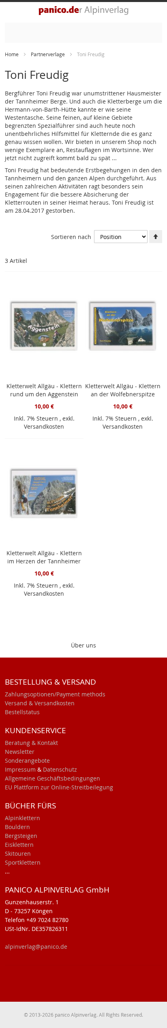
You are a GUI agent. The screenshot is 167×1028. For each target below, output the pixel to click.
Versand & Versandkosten (40, 703)
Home (12, 54)
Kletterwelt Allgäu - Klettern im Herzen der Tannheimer (44, 557)
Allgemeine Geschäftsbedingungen (52, 778)
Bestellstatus (22, 712)
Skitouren (18, 853)
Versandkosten (44, 426)
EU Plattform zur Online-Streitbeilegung (59, 787)
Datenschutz (60, 769)
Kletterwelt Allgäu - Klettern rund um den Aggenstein (44, 390)
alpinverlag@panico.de (36, 946)
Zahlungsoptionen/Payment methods (55, 694)
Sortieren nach (71, 237)
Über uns (83, 645)
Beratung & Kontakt (31, 743)
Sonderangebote (27, 760)
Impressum (20, 769)
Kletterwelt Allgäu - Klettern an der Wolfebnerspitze (123, 390)
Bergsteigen (21, 836)
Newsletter (19, 751)
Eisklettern (19, 844)
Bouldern (17, 827)
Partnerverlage (48, 54)
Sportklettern (23, 862)
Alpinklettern (22, 818)
